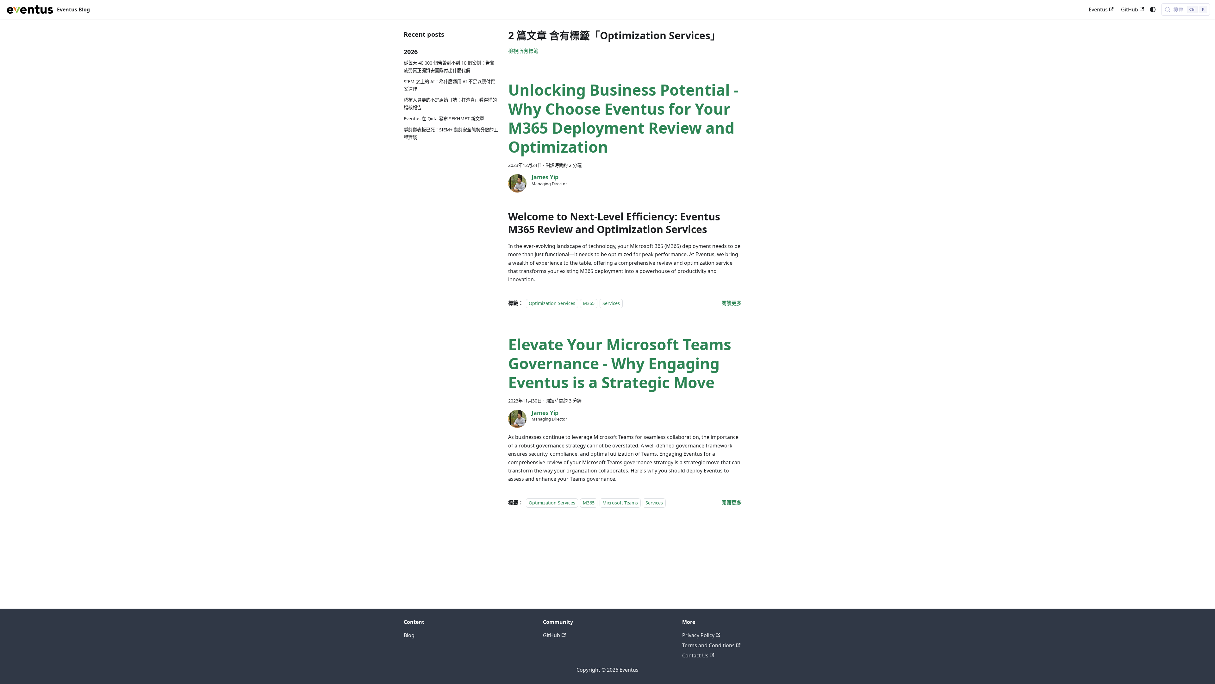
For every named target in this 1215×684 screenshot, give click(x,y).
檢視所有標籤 (523, 51)
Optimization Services (552, 303)
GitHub (1129, 9)
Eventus (1098, 9)
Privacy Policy (698, 635)
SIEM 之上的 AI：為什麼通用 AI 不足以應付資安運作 (449, 85)
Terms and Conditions (708, 645)
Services (611, 303)
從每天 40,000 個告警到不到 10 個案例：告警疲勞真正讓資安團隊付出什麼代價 (449, 66)
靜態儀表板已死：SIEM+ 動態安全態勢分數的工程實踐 (451, 133)
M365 (589, 303)
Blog (409, 635)
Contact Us (695, 655)
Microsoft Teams (620, 503)
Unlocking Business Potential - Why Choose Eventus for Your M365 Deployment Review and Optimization (623, 118)
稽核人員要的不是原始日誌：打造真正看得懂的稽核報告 (450, 104)
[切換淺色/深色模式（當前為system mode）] (1153, 9)
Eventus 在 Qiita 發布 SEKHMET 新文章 (444, 119)
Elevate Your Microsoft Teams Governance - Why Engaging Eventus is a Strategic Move (619, 363)
